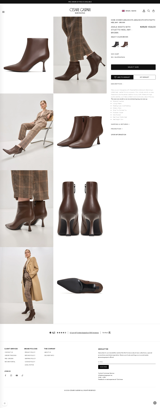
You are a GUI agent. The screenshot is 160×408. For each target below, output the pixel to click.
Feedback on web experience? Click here (110, 379)
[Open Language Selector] (123, 11)
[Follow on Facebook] (5, 375)
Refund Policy (30, 355)
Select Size (133, 67)
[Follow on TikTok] (22, 375)
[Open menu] (3, 12)
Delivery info (49, 355)
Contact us (9, 352)
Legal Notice (29, 365)
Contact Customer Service (106, 373)
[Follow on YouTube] (17, 375)
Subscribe (103, 367)
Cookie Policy (30, 362)
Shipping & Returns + (120, 124)
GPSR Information (118, 135)
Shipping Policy (30, 358)
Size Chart (115, 54)
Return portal (10, 362)
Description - (117, 84)
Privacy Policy (30, 352)
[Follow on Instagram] (11, 375)
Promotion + (117, 129)
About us (47, 352)
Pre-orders (9, 358)
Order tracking (10, 355)
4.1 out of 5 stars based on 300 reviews (84, 333)
